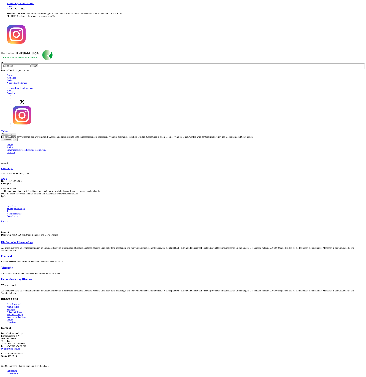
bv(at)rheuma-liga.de (10, 349)
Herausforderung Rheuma (16, 279)
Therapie (11, 309)
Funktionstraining (15, 314)
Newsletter (12, 322)
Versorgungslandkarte (16, 317)
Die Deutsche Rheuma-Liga (17, 242)
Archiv (10, 147)
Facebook (7, 256)
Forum (10, 145)
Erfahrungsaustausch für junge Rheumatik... (26, 150)
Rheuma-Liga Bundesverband (20, 3)
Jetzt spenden (13, 307)
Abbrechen (6, 140)
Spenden (11, 93)
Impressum (12, 371)
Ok (15, 140)
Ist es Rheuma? (14, 304)
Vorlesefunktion (8, 134)
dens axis (11, 152)
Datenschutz (12, 373)
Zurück (4, 221)
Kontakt (10, 6)
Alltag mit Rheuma (15, 312)
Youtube (7, 268)
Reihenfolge (7, 168)
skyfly (4, 178)
